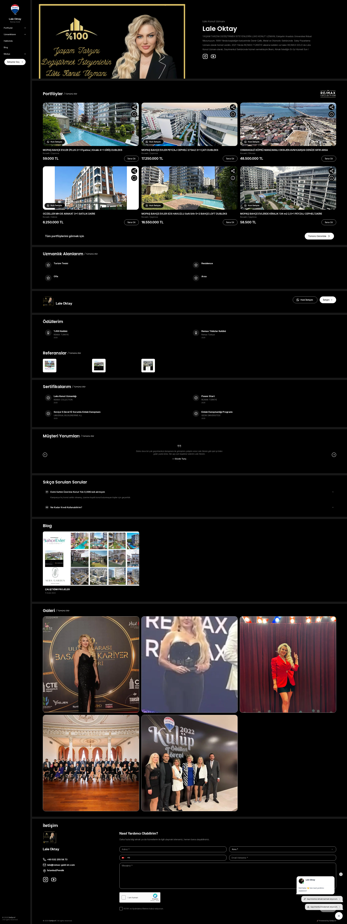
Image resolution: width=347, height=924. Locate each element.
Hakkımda (8, 41)
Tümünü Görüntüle (317, 236)
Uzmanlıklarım (10, 34)
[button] (123, 858)
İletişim (326, 299)
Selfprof (12, 917)
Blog (6, 47)
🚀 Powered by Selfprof (326, 921)
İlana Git (131, 158)
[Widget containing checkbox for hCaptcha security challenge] (139, 897)
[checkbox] (121, 908)
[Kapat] (341, 874)
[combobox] (282, 849)
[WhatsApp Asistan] (339, 916)
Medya (7, 54)
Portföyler (8, 28)
